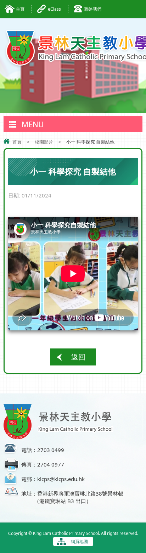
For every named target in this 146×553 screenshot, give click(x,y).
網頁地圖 (79, 541)
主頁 (20, 9)
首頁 (17, 142)
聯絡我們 (92, 9)
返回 (78, 357)
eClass (54, 9)
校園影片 (44, 142)
